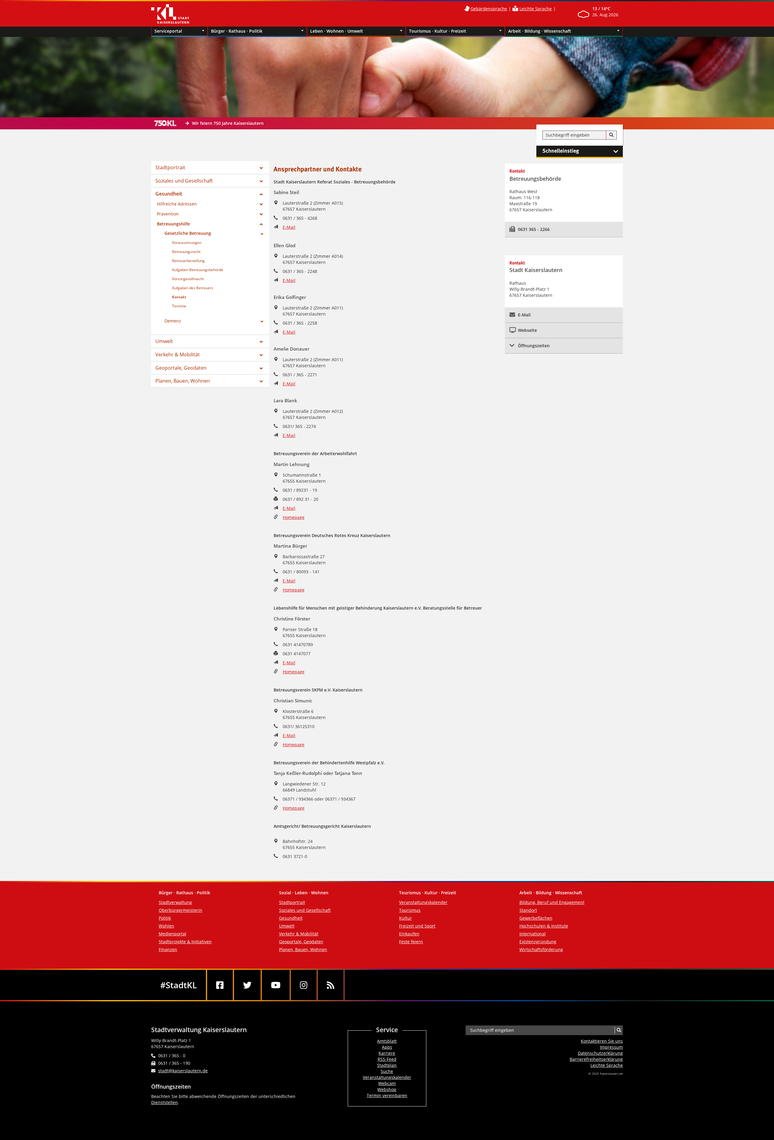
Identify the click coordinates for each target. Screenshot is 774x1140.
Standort (528, 910)
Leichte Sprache (535, 8)
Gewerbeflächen (535, 918)
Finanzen (168, 949)
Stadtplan (387, 1065)
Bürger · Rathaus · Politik (236, 31)
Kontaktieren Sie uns (602, 1041)
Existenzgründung (537, 941)
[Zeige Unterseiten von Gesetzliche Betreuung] (262, 234)
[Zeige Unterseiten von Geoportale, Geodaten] (261, 368)
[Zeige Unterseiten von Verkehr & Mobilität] (261, 355)
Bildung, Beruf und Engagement (551, 902)
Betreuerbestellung (188, 260)
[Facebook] (220, 985)
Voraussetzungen (186, 242)
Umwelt (164, 341)
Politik (165, 918)
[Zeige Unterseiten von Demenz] (262, 321)
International (532, 934)
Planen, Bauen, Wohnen (182, 380)
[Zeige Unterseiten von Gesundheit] (261, 194)
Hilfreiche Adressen (177, 204)
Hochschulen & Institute (543, 926)
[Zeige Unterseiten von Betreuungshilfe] (261, 224)
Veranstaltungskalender (423, 902)
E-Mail (289, 227)
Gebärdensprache (488, 8)
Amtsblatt (387, 1041)
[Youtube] (276, 985)
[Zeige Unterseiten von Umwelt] (261, 342)
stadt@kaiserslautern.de (183, 1071)
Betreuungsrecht (186, 251)
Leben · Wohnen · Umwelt (336, 31)
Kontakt (179, 297)
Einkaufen (409, 934)
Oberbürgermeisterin (180, 910)
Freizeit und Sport (417, 926)
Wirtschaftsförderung (541, 949)
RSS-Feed (387, 1059)
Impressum (611, 1047)
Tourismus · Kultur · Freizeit (437, 31)
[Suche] (611, 135)
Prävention (168, 214)
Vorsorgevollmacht (188, 278)
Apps (387, 1047)
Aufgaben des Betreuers (192, 287)
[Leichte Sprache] (515, 8)
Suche (387, 1071)
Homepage (293, 517)
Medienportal (172, 934)
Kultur (405, 918)
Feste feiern (411, 941)
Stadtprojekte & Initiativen (185, 941)
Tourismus (410, 910)
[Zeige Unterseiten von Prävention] (261, 214)
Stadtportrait (170, 167)
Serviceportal (168, 31)
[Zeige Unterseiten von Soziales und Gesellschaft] (261, 181)
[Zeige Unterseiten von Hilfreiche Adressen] (261, 204)
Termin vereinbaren (387, 1095)
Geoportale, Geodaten (181, 367)
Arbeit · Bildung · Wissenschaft (539, 31)
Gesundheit (168, 193)
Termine (179, 306)
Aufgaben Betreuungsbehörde (197, 269)
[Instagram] (304, 985)
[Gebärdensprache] (466, 8)
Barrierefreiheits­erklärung (596, 1059)
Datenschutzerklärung (600, 1053)
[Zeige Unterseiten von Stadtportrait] (261, 168)
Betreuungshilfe (173, 224)
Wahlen (166, 926)
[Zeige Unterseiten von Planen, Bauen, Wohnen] (261, 381)
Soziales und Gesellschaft (184, 180)
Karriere (387, 1053)
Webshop (386, 1089)
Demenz (172, 321)
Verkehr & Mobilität (177, 354)
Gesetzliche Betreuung (187, 233)
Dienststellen (164, 1102)
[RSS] (330, 985)
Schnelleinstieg (560, 151)
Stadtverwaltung (175, 902)
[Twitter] (247, 985)
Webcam (387, 1083)
